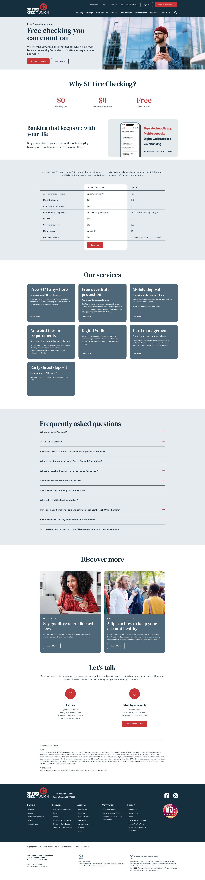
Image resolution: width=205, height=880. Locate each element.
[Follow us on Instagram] (175, 795)
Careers (81, 828)
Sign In (146, 5)
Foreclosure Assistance (62, 820)
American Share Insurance (62, 828)
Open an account (38, 61)
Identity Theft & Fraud (136, 824)
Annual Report (83, 824)
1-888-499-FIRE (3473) (63, 794)
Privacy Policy (66, 847)
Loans (30, 820)
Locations (82, 813)
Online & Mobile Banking (62, 809)
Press (80, 831)
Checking (31, 809)
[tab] (102, 432)
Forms (55, 817)
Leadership (82, 820)
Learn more (60, 61)
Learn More (52, 646)
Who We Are (82, 809)
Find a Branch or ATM (134, 724)
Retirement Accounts (36, 817)
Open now (95, 245)
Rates (55, 813)
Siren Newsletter (109, 809)
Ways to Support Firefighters (113, 813)
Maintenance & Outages (137, 820)
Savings (31, 813)
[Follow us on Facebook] (167, 795)
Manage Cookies (82, 847)
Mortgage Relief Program (62, 824)
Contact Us (132, 809)
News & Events (83, 817)
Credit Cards (33, 824)
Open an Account (164, 5)
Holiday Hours (133, 813)
